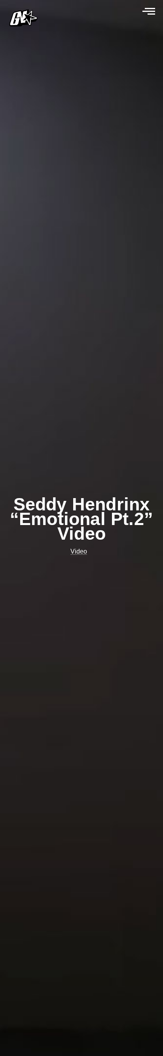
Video (78, 551)
